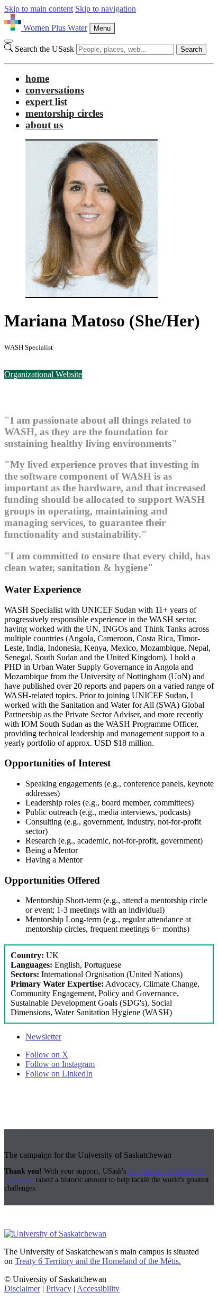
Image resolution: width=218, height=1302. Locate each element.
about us (44, 124)
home (37, 78)
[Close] (8, 41)
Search (191, 49)
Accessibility (98, 1288)
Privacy (58, 1288)
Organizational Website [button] (43, 374)
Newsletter (43, 1036)
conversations (54, 90)
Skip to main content (38, 8)
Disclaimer (22, 1288)
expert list (46, 101)
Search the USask (44, 48)
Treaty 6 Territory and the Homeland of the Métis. (98, 1261)
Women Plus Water (55, 27)
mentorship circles (64, 113)
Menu (102, 28)
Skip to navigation (105, 8)
